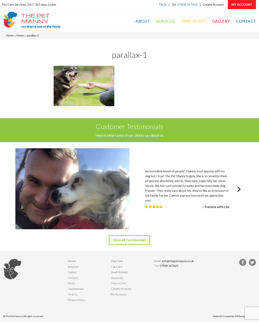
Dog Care (117, 261)
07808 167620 (187, 4)
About (143, 21)
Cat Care (116, 266)
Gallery (221, 21)
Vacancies (117, 277)
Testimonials (76, 288)
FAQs (163, 4)
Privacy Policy (76, 300)
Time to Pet (193, 21)
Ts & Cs (73, 294)
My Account (241, 4)
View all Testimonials (129, 240)
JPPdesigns (241, 316)
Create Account (213, 4)
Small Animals (119, 272)
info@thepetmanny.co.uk (178, 261)
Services (165, 21)
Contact (246, 21)
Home (10, 35)
